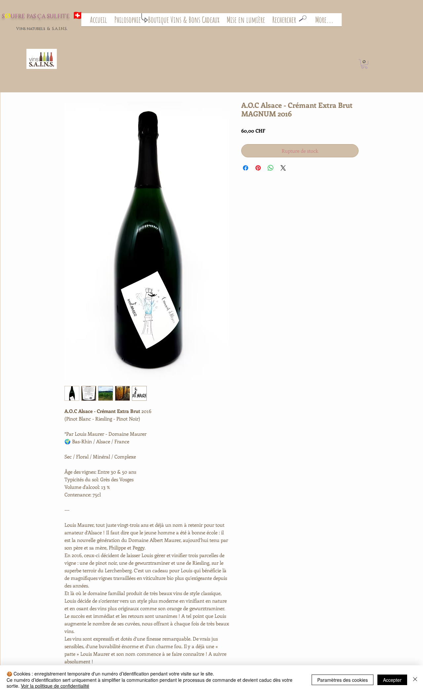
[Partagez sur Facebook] (246, 168)
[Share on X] (283, 168)
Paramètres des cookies (342, 680)
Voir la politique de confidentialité (55, 685)
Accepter (392, 680)
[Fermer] (415, 680)
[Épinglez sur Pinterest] (258, 168)
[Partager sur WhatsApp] (271, 168)
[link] (364, 64)
